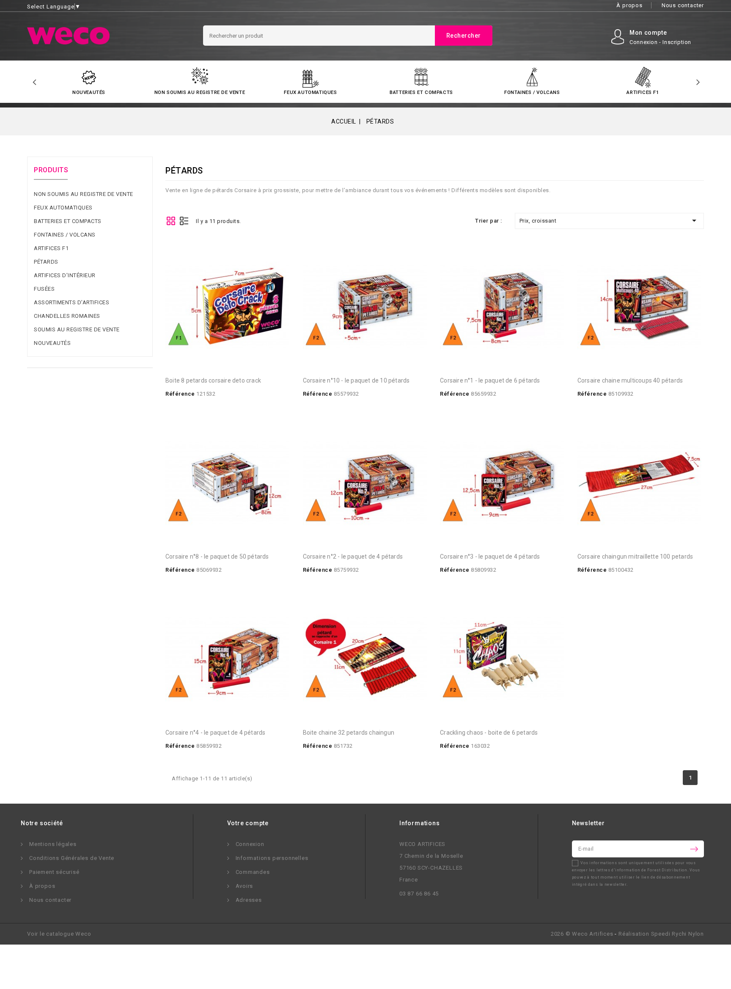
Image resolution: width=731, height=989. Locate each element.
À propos (629, 5)
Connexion (250, 844)
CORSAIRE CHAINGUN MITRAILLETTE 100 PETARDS (635, 556)
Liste (184, 221)
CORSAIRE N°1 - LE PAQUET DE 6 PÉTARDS (490, 380)
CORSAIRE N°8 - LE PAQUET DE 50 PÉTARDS (217, 556)
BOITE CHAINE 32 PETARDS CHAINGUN (348, 732)
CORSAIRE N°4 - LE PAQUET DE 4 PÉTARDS (215, 732)
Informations (419, 823)
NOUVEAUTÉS (88, 92)
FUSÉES (44, 289)
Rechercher (463, 35)
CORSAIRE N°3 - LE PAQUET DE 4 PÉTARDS (490, 556)
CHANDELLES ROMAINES (67, 316)
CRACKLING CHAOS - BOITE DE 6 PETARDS (489, 732)
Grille (171, 221)
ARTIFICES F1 (643, 92)
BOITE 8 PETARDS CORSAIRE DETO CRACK (213, 380)
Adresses (249, 900)
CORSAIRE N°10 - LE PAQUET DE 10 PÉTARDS (356, 380)
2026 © (582, 934)
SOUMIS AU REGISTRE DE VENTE (77, 329)
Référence (180, 394)
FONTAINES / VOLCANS (532, 92)
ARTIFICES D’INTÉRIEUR (65, 275)
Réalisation (661, 934)
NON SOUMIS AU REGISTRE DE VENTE (199, 92)
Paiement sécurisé (54, 872)
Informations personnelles (272, 858)
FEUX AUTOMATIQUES (310, 92)
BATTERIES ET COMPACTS (421, 92)
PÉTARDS (46, 262)
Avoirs (244, 886)
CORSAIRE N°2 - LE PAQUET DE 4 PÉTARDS (353, 556)
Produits (51, 170)
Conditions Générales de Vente (71, 858)
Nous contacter (683, 5)
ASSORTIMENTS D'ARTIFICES (71, 302)
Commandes (253, 872)
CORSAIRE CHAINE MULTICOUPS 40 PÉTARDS (630, 380)
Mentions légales (53, 844)
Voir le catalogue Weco (59, 934)
